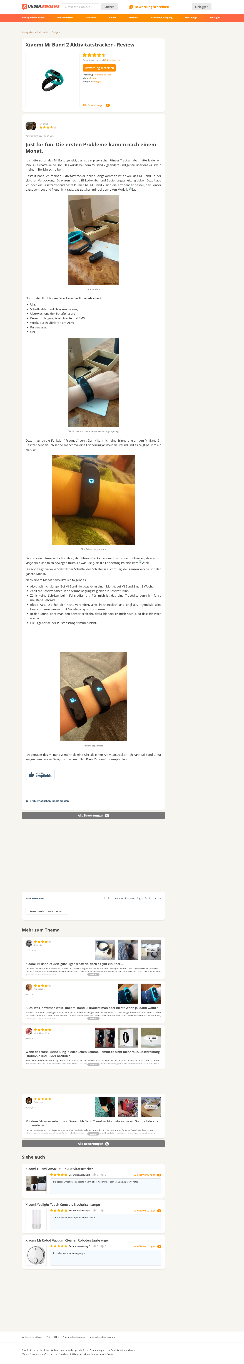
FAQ (48, 1336)
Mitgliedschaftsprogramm (102, 1336)
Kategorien (27, 32)
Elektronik (42, 32)
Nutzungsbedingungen (74, 1336)
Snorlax (43, 123)
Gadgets (56, 32)
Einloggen (201, 7)
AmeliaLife (39, 988)
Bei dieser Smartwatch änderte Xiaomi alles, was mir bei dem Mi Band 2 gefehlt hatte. (95, 1181)
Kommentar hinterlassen (46, 911)
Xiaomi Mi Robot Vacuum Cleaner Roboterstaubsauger (67, 1240)
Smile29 (38, 944)
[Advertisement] (93, 637)
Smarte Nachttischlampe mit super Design (74, 1217)
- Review (80, 44)
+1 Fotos (151, 949)
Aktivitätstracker (102, 74)
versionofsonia (41, 1032)
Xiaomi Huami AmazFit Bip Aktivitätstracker (59, 1169)
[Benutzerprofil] (31, 129)
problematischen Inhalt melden (49, 801)
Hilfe (56, 1336)
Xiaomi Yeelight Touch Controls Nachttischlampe (63, 1204)
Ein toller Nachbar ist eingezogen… (70, 1253)
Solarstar (38, 1102)
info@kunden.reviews (79, 1354)
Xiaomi (93, 78)
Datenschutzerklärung (102, 1354)
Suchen (109, 7)
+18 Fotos (151, 1037)
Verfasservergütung (32, 1336)
